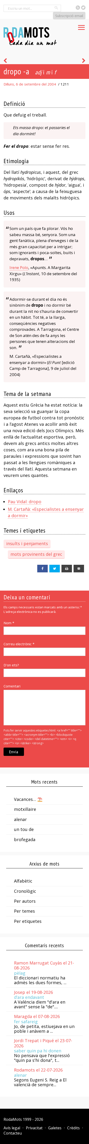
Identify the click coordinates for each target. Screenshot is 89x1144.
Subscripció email (69, 15)
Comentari (12, 686)
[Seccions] (81, 26)
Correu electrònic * (19, 644)
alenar (20, 819)
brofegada (24, 839)
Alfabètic (23, 881)
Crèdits (73, 1128)
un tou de (24, 829)
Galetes (54, 1128)
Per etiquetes (28, 921)
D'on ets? (11, 665)
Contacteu (13, 1133)
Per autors (25, 901)
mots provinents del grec (36, 554)
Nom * (9, 622)
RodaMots (13, 1119)
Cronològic (25, 891)
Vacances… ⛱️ (28, 799)
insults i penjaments (27, 543)
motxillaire (25, 809)
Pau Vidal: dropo (24, 501)
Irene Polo (18, 267)
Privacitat (34, 1128)
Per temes (24, 911)
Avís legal (12, 1128)
